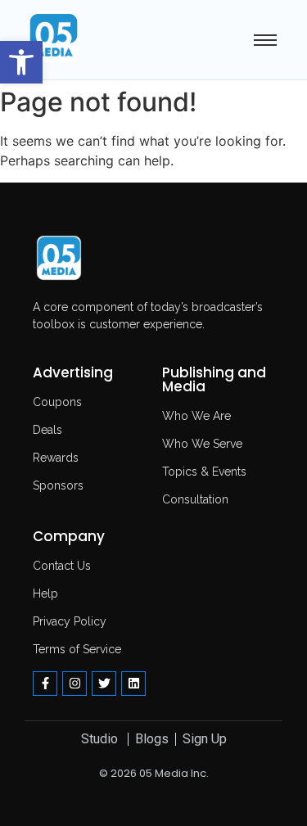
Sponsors (58, 485)
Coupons (57, 401)
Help (45, 593)
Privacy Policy (69, 621)
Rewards (56, 457)
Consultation (195, 499)
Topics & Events (204, 471)
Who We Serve (202, 443)
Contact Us (62, 565)
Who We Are (196, 415)
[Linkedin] (133, 683)
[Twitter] (104, 683)
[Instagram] (74, 683)
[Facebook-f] (45, 683)
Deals (47, 429)
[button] (21, 62)
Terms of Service (77, 649)
